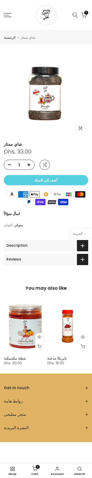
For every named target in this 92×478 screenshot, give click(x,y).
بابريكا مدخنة (57, 358)
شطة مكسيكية (15, 358)
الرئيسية (10, 37)
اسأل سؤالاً (12, 213)
